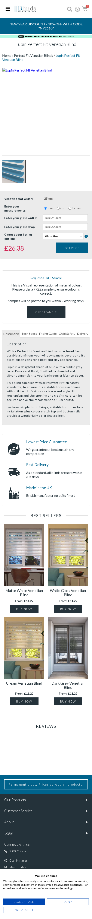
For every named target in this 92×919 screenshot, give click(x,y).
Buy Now (24, 609)
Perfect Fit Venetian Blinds (33, 55)
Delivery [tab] (82, 333)
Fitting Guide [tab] (48, 333)
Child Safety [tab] (67, 333)
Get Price (72, 248)
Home (7, 55)
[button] (16, 851)
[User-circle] (77, 9)
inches (76, 208)
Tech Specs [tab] (29, 333)
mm (50, 208)
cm (62, 208)
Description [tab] (11, 334)
